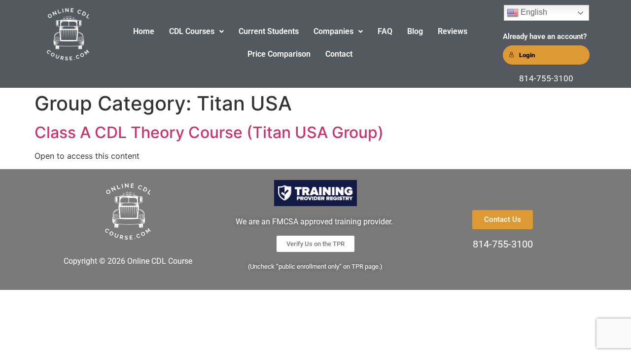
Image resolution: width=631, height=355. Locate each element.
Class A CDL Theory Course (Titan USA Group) (209, 132)
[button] (196, 31)
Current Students (269, 31)
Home (143, 31)
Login (527, 55)
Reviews (452, 31)
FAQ (385, 31)
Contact (338, 54)
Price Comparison (279, 54)
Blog (415, 31)
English (533, 12)
